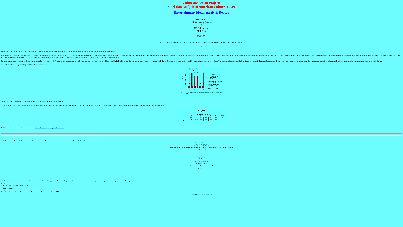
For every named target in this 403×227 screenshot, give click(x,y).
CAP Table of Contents (201, 163)
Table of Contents (236, 42)
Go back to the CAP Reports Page (201, 158)
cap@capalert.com (201, 168)
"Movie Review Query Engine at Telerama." (49, 128)
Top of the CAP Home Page (201, 161)
